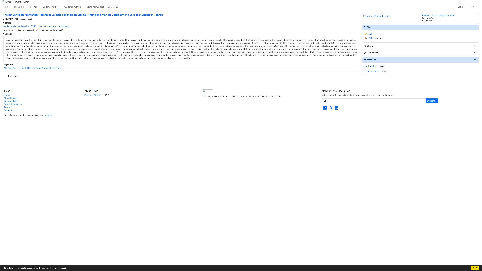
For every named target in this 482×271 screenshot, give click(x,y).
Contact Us (113, 6)
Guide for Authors (72, 6)
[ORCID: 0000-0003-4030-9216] (34, 26)
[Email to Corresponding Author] (32, 26)
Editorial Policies (51, 6)
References (13, 76)
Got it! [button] (475, 268)
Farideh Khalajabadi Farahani (17, 26)
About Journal (10, 98)
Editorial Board (11, 101)
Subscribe (432, 100)
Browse (33, 6)
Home (6, 6)
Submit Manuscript (95, 6)
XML (370, 33)
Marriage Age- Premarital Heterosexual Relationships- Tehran (33, 68)
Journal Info (19, 6)
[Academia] (330, 108)
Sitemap (8, 110)
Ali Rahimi (64, 26)
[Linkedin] (325, 108)
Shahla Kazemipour (47, 26)
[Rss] (337, 108)
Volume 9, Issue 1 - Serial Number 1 (439, 15)
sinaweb (48, 115)
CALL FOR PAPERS (91, 95)
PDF (374, 38)
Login (460, 6)
